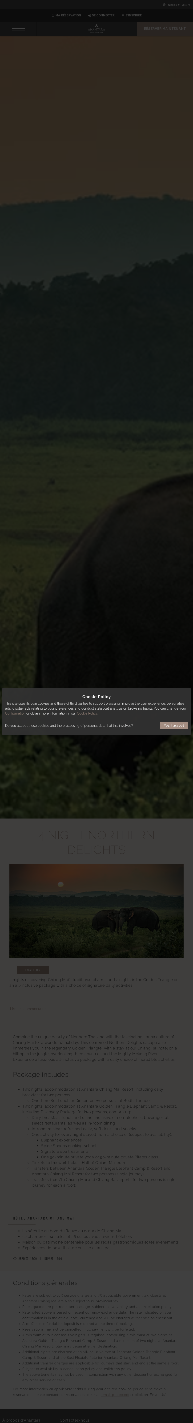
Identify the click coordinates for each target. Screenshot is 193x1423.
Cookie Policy (87, 713)
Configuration (15, 713)
